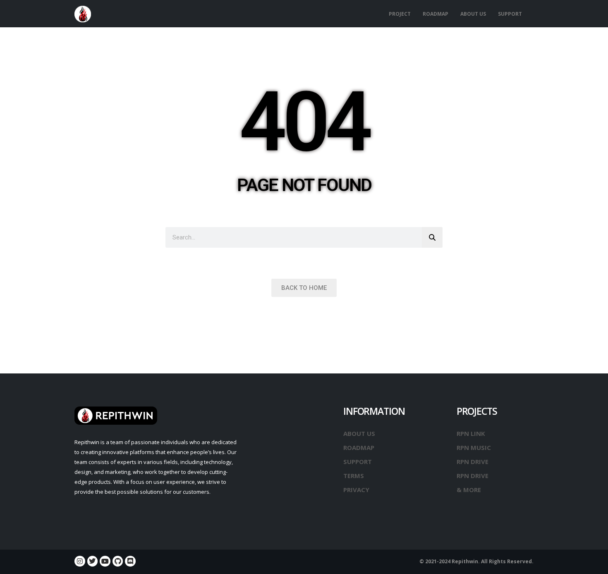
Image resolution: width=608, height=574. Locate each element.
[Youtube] (105, 561)
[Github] (118, 561)
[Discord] (130, 561)
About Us (473, 13)
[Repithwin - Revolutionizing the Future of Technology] (82, 14)
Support (510, 13)
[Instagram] (79, 561)
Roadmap (435, 13)
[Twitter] (92, 561)
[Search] (432, 237)
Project (400, 13)
